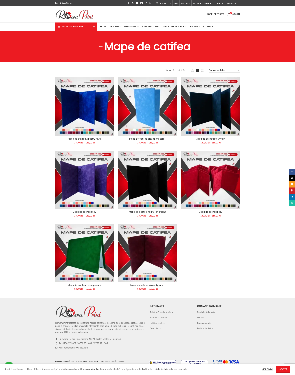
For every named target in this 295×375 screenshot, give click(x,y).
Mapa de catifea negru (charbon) (147, 211)
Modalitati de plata (206, 312)
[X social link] (132, 3)
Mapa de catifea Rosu (210, 211)
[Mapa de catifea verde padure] (84, 253)
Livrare (200, 318)
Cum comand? (204, 323)
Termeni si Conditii (158, 318)
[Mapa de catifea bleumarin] (210, 106)
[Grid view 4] (202, 71)
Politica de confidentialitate (155, 369)
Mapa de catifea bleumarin (210, 138)
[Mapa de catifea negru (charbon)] (147, 180)
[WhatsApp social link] (150, 3)
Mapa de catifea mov (84, 211)
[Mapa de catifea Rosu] (210, 180)
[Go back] (101, 46)
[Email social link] (137, 3)
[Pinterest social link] (141, 3)
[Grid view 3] (197, 71)
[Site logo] (74, 14)
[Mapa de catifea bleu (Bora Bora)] (147, 106)
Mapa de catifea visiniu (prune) (147, 285)
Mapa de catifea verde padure (84, 285)
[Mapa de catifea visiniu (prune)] (147, 253)
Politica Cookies (157, 323)
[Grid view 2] (192, 71)
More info (267, 369)
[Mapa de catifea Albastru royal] (84, 106)
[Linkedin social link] (146, 3)
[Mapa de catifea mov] (84, 180)
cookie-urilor (93, 369)
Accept (283, 369)
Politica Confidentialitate (161, 312)
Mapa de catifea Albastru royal (84, 138)
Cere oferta (155, 329)
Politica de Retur (205, 329)
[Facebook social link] (128, 3)
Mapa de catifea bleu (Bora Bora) (147, 138)
